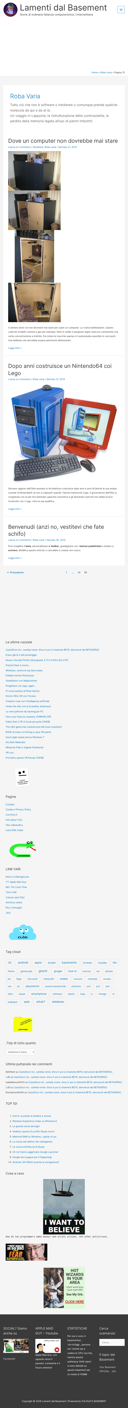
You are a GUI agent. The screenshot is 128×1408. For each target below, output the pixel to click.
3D (10, 962)
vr (113, 993)
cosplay (102, 962)
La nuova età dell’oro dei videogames (32, 1141)
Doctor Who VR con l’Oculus (21, 696)
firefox (11, 971)
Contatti (10, 804)
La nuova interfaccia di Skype (28, 1146)
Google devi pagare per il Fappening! (32, 1157)
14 (79, 572)
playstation (32, 986)
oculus (107, 978)
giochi (43, 971)
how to (72, 971)
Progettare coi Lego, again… (21, 685)
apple (38, 962)
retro (10, 993)
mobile (64, 978)
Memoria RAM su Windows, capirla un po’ (34, 1136)
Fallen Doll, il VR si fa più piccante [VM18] (28, 721)
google (58, 971)
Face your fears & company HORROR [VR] (28, 716)
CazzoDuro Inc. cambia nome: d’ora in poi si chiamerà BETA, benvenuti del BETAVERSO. (53, 649)
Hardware (38, 147)
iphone (109, 971)
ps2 (89, 986)
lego (19, 978)
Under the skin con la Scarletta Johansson (28, 706)
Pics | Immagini (14, 907)
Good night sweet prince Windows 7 (25, 737)
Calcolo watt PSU (15, 897)
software (57, 994)
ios (98, 971)
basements (69, 962)
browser (87, 962)
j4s (9, 979)
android (23, 962)
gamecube (26, 971)
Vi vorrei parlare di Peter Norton (23, 691)
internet (86, 971)
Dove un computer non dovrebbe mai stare (63, 140)
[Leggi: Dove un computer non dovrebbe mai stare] (34, 236)
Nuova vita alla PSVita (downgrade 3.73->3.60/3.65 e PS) (37, 660)
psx (108, 986)
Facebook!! (9, 1358)
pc (18, 986)
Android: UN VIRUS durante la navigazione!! (35, 1162)
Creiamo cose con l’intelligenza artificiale (27, 701)
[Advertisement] (64, 46)
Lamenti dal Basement (63, 7)
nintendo (92, 979)
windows (58, 1001)
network (78, 979)
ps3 (98, 986)
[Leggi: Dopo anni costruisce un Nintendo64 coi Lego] (64, 433)
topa (82, 994)
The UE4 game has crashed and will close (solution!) (34, 727)
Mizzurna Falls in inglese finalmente (25, 747)
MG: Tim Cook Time (16, 887)
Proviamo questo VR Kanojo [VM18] (25, 757)
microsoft (33, 979)
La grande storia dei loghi (26, 1126)
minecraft (49, 978)
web (27, 1001)
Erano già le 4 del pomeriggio (21, 655)
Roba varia (50, 147)
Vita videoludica (14, 825)
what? (40, 1001)
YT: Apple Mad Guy (16, 882)
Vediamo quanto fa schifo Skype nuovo (33, 1131)
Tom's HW (11, 892)
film (115, 962)
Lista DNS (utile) (14, 830)
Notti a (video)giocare (17, 876)
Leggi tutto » (15, 348)
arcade (52, 962)
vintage (102, 994)
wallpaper (13, 1002)
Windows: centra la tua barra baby (24, 670)
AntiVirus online (14, 902)
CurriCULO (11, 814)
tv (92, 994)
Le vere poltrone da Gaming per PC (25, 711)
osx (10, 986)
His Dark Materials (15, 742)
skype (22, 994)
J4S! (8, 912)
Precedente (15, 572)
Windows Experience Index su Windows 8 (34, 1121)
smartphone (38, 993)
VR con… (10, 752)
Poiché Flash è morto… (18, 665)
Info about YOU (14, 819)
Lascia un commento (19, 147)
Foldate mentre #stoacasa (20, 675)
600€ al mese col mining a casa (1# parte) (28, 732)
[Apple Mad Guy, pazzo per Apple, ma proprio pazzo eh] (48, 1345)
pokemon (76, 986)
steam (71, 994)
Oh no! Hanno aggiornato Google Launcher (35, 1152)
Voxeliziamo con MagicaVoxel (21, 680)
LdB (8, 1077)
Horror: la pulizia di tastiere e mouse (31, 1116)
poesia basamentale (55, 986)
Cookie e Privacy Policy (18, 809)
